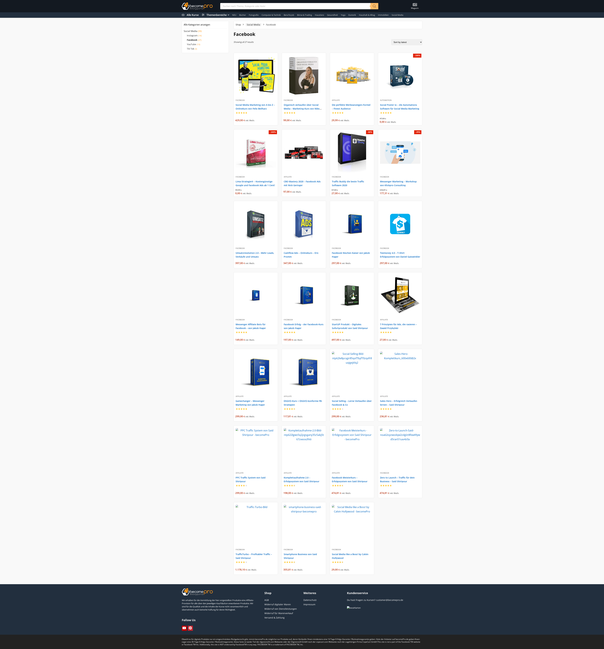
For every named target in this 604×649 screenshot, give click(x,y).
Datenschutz (310, 599)
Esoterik (352, 15)
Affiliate (336, 100)
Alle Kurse (193, 15)
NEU (234, 15)
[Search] (374, 6)
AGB (266, 599)
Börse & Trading (304, 15)
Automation (385, 100)
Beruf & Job (289, 15)
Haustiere (319, 15)
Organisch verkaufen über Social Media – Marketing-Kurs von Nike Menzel (301, 108)
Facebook (192, 40)
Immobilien (383, 15)
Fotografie (254, 15)
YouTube (191, 44)
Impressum (309, 604)
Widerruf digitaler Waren (277, 604)
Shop (238, 24)
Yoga (343, 15)
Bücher (242, 15)
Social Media (397, 15)
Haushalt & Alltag (367, 15)
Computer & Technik (271, 15)
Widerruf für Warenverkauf (278, 613)
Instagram (192, 35)
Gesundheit (332, 15)
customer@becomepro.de (389, 599)
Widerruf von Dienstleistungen (280, 608)
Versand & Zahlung (274, 617)
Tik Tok (190, 48)
